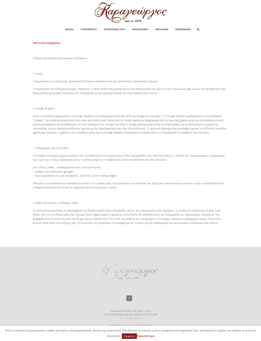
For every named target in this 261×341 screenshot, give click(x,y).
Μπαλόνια (162, 29)
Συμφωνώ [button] (129, 336)
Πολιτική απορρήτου (130, 318)
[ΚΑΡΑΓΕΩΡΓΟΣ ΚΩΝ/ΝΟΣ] (130, 12)
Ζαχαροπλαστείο (114, 29)
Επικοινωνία (183, 29)
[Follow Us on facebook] (129, 298)
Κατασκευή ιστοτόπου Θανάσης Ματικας (130, 325)
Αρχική (69, 29)
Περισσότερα (145, 336)
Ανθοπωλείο (140, 29)
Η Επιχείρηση (89, 29)
